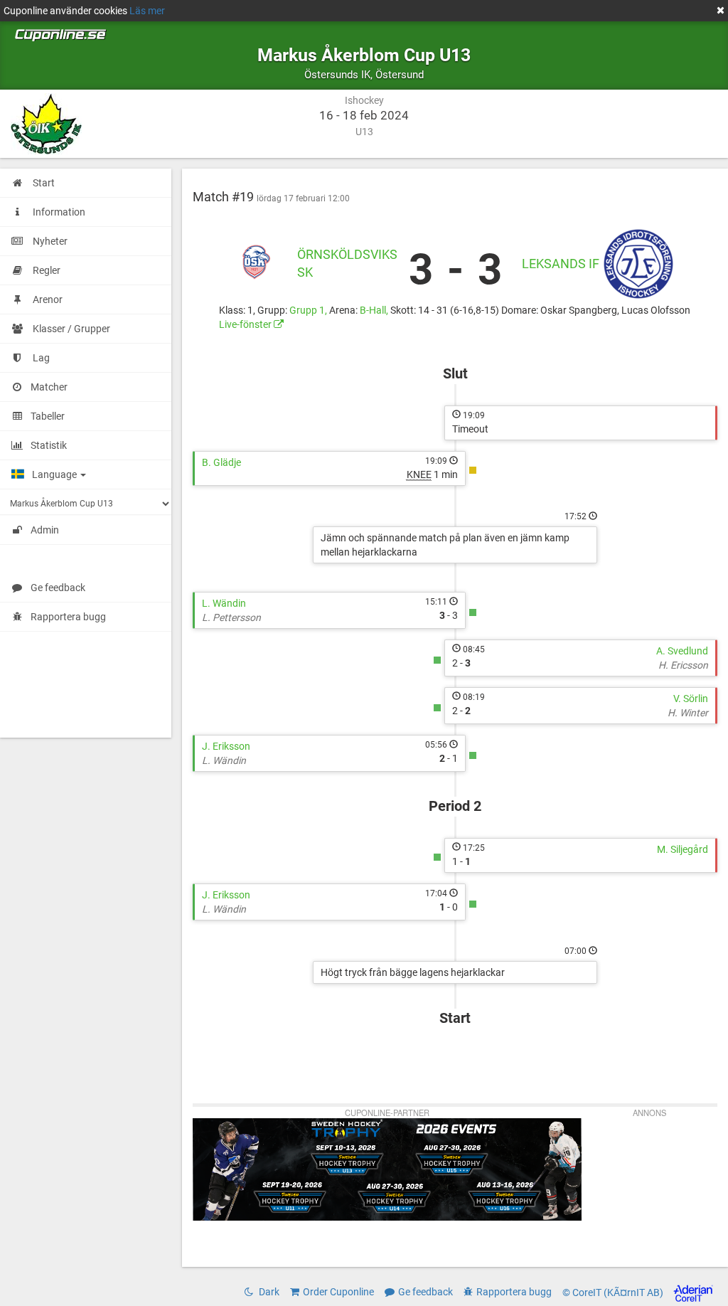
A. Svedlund (682, 651)
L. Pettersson (231, 617)
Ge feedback (58, 587)
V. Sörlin (690, 698)
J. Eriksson (226, 746)
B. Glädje (221, 462)
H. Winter (688, 712)
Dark (268, 1291)
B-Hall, (375, 310)
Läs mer (147, 10)
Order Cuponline (338, 1291)
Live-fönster (246, 324)
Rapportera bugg (68, 616)
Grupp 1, (309, 310)
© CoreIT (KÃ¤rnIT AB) (613, 1292)
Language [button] (55, 474)
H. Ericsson (683, 665)
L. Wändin (224, 603)
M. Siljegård (682, 849)
